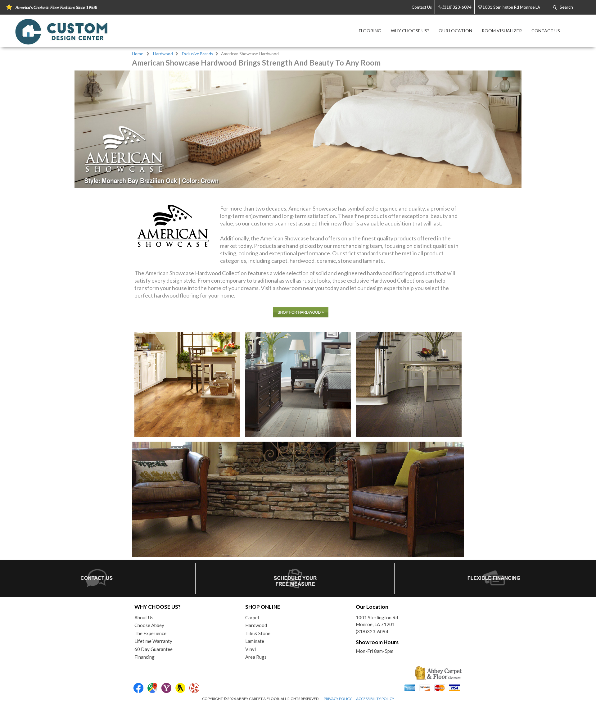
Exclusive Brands (197, 53)
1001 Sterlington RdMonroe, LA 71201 (377, 621)
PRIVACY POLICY (338, 698)
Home (137, 53)
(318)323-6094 (372, 631)
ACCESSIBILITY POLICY (375, 698)
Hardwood (163, 53)
